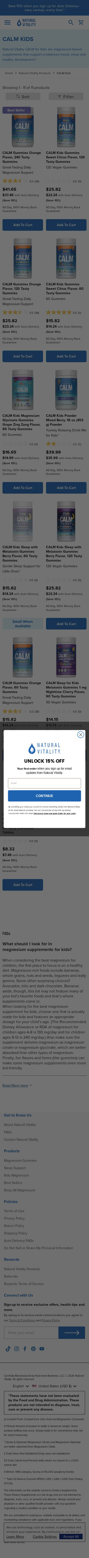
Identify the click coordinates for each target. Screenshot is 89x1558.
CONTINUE (44, 796)
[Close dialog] (81, 735)
